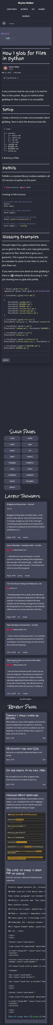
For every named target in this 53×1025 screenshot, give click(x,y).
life (19, 617)
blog (19, 537)
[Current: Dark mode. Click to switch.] (4, 23)
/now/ (12, 469)
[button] (26, 36)
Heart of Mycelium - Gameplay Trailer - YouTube (24, 545)
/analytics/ (30, 463)
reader (41, 9)
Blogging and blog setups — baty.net (20, 504)
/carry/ (12, 438)
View (44, 738)
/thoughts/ (30, 481)
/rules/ (12, 457)
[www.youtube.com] (9, 550)
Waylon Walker (26, 3)
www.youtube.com (19, 550)
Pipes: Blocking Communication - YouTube (22, 625)
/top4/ (12, 444)
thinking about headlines (22, 795)
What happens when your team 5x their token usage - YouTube (23, 660)
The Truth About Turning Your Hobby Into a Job (24, 584)
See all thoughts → (26, 699)
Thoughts (30, 496)
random (26, 16)
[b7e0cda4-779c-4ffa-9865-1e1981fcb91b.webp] (26, 836)
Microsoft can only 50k (22, 748)
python (5, 360)
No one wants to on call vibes (25, 770)
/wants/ (30, 457)
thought (25, 537)
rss (33, 9)
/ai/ (30, 450)
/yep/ (30, 444)
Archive (5, 33)
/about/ (12, 487)
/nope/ (12, 450)
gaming (20, 576)
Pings (31, 707)
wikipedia (18, 275)
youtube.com (13, 588)
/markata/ (30, 475)
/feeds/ (12, 481)
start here (12, 9)
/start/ (29, 469)
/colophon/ (12, 475)
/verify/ (30, 438)
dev (19, 652)
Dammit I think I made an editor (22, 717)
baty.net (9, 509)
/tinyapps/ (12, 463)
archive (24, 9)
